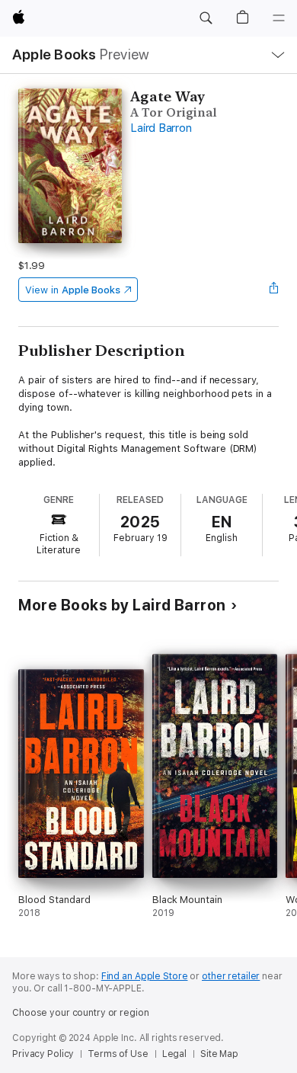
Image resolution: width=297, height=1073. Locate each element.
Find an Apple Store (144, 976)
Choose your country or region (80, 1012)
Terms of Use (118, 1054)
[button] (205, 18)
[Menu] (278, 18)
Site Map (219, 1054)
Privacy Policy (43, 1054)
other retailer (231, 976)
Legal (174, 1054)
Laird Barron (160, 128)
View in (72, 290)
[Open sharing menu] (274, 290)
